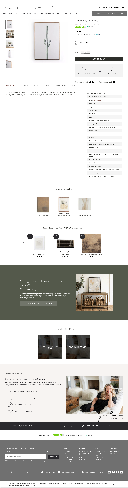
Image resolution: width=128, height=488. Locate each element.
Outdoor (29, 13)
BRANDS (98, 13)
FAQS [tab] (47, 86)
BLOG (121, 13)
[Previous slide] (23, 244)
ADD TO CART (98, 59)
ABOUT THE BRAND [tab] (60, 86)
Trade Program (68, 457)
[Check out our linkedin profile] (121, 472)
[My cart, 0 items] (123, 8)
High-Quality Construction (84, 73)
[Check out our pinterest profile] (113, 472)
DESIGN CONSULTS (113, 13)
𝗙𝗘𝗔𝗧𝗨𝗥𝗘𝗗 (64, 13)
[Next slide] (105, 244)
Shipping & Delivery (85, 451)
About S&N (67, 451)
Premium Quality (112, 73)
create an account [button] (112, 8)
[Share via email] (114, 81)
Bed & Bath (22, 13)
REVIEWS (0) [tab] (75, 86)
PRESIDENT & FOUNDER (115, 418)
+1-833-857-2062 (89, 426)
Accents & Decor (50, 13)
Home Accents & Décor (14, 17)
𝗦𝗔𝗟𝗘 (76, 13)
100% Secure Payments (99, 73)
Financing (82, 459)
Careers (66, 455)
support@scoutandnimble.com (108, 426)
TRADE (104, 13)
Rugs (58, 13)
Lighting (41, 13)
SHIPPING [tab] (25, 86)
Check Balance (114, 451)
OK (114, 484)
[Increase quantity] (88, 52)
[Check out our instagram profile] (109, 472)
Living (4, 13)
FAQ (80, 457)
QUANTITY (77, 52)
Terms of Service (100, 451)
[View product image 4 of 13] (9, 54)
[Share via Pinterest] (90, 81)
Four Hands (78, 24)
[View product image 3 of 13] (9, 44)
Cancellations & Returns (84, 454)
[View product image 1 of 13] (9, 24)
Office (35, 13)
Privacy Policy (99, 453)
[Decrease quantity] (82, 52)
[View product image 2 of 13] (9, 34)
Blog (65, 453)
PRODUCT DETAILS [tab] (11, 86)
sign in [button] (101, 8)
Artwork (22, 17)
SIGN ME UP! (53, 456)
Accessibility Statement (99, 458)
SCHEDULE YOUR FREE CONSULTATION (38, 303)
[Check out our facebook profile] (117, 472)
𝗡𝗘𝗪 (71, 13)
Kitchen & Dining (12, 13)
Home (6, 17)
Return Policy (99, 455)
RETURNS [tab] (37, 86)
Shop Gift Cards (115, 453)
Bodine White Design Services (69, 460)
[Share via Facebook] (93, 81)
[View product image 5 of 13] (9, 64)
